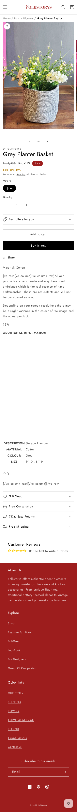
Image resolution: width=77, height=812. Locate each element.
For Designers (17, 659)
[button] (5, 7)
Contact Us (15, 747)
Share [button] (11, 257)
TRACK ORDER (17, 738)
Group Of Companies (22, 668)
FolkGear (14, 641)
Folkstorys (42, 805)
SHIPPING (14, 702)
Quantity (7, 197)
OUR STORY (15, 693)
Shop (11, 623)
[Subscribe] (64, 772)
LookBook (14, 650)
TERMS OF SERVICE (21, 720)
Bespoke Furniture (19, 632)
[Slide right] (47, 141)
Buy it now (38, 245)
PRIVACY (13, 711)
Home (7, 18)
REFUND (13, 729)
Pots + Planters (24, 18)
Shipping (21, 174)
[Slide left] (29, 141)
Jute (9, 188)
